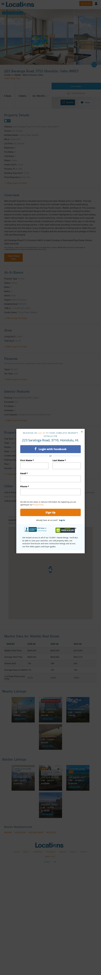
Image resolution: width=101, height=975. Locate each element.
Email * (24, 473)
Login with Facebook (52, 449)
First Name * (27, 460)
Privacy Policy (38, 504)
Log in (41, 433)
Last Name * (59, 460)
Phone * (24, 486)
